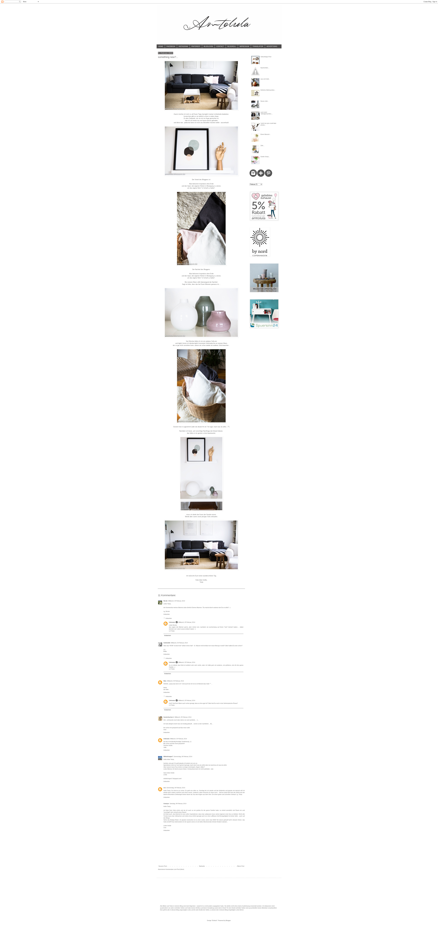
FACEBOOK (171, 46)
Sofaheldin (166, 643)
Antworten (166, 614)
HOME (160, 46)
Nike (164, 681)
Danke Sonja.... (265, 156)
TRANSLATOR (258, 46)
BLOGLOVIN (208, 46)
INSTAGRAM (183, 46)
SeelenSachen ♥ (168, 717)
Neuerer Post (163, 866)
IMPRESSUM (244, 46)
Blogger (228, 920)
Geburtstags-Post (266, 57)
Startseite (202, 866)
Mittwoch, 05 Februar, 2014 (176, 601)
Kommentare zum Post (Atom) (175, 869)
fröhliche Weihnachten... (268, 90)
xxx (164, 788)
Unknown (172, 622)
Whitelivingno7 (168, 756)
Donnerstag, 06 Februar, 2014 (183, 756)
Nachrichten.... (265, 68)
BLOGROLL (231, 46)
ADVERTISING (272, 46)
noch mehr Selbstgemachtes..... (267, 113)
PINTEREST (195, 46)
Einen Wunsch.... (266, 134)
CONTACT (220, 46)
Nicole (165, 601)
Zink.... (263, 145)
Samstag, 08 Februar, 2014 (178, 803)
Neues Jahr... (265, 101)
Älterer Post (240, 866)
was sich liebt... (265, 79)
